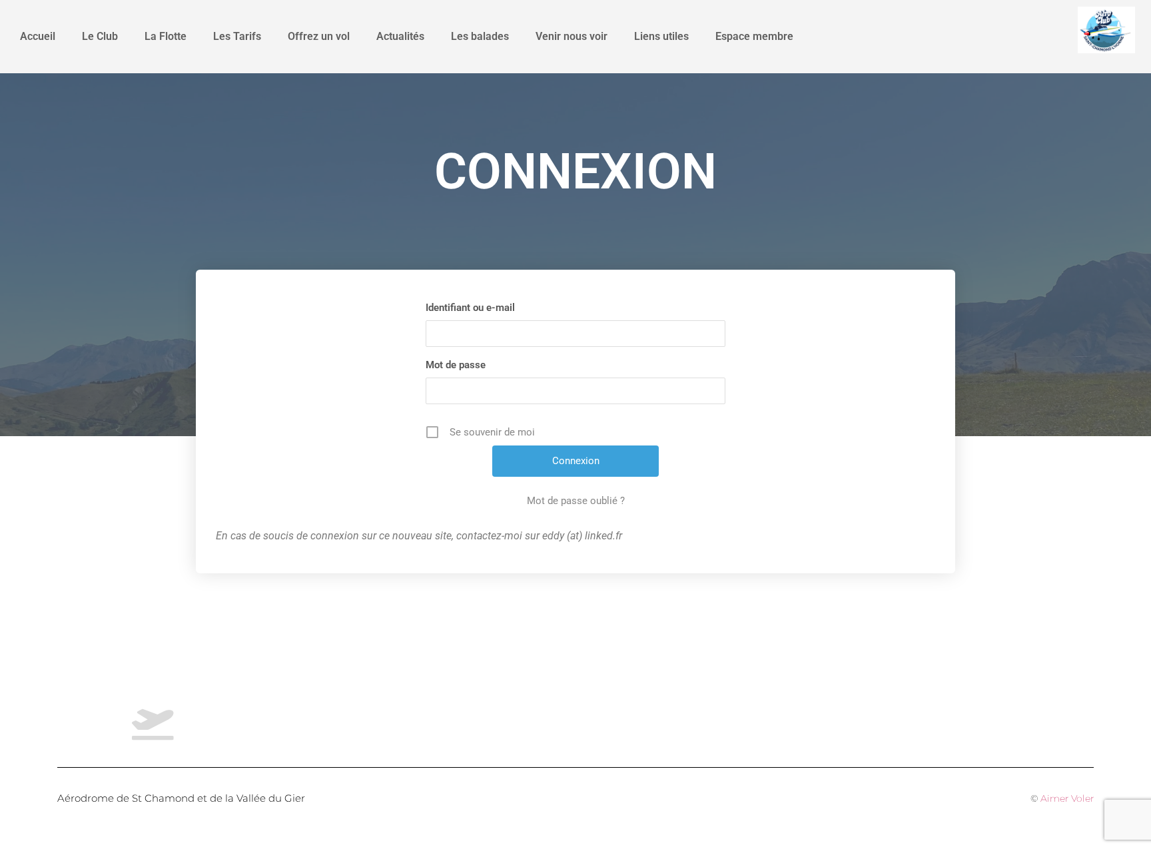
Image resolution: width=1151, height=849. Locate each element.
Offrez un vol (319, 36)
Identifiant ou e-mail (470, 308)
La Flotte (166, 36)
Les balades (480, 36)
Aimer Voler (1067, 798)
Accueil (37, 36)
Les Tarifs (237, 36)
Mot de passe (456, 365)
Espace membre (754, 36)
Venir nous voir (571, 36)
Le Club (100, 36)
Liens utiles (661, 36)
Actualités (400, 36)
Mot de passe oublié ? (576, 501)
